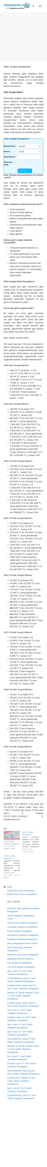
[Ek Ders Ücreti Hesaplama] (13, 867)
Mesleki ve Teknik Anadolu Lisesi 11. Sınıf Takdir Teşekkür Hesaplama (23, 1049)
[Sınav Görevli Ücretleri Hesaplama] (12, 835)
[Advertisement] (23, 36)
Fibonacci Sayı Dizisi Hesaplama (22, 954)
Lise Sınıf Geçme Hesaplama (21, 967)
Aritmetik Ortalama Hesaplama (22, 939)
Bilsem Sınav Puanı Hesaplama (22, 894)
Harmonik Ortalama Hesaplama (22, 927)
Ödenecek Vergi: (8, 163)
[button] (33, 6)
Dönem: (7, 151)
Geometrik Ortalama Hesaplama (22, 935)
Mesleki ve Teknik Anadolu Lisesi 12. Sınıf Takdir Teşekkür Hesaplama (23, 995)
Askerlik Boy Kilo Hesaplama (20, 890)
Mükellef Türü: (10, 146)
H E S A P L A (25, 171)
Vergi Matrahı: (9, 157)
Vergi (9, 887)
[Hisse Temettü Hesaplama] (31, 842)
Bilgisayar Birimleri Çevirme (20, 959)
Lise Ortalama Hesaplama (19, 963)
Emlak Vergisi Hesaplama (19, 931)
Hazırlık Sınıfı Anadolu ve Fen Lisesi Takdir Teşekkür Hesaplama (21, 1081)
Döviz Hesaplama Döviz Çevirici (22, 943)
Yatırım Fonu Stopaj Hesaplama (22, 923)
